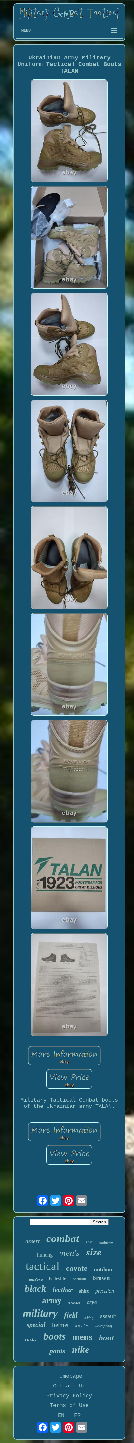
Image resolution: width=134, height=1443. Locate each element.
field (71, 1315)
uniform (36, 1280)
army (51, 1300)
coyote (76, 1268)
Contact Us (69, 1386)
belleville (57, 1278)
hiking (89, 1318)
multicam (106, 1243)
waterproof (103, 1326)
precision (104, 1291)
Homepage (69, 1376)
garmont (79, 1279)
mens (82, 1337)
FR (77, 1415)
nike (80, 1349)
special (36, 1324)
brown (101, 1277)
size (93, 1252)
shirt (84, 1291)
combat (62, 1238)
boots (54, 1336)
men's (69, 1253)
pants (57, 1351)
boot (106, 1337)
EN (61, 1415)
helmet (60, 1324)
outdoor (103, 1269)
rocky (31, 1339)
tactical (43, 1266)
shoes (74, 1302)
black (35, 1288)
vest (89, 1242)
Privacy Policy (69, 1396)
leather (63, 1290)
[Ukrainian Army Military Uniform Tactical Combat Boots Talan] (69, 131)
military (40, 1313)
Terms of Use (69, 1405)
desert (32, 1241)
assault (108, 1316)
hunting (45, 1255)
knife (81, 1326)
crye (92, 1302)
